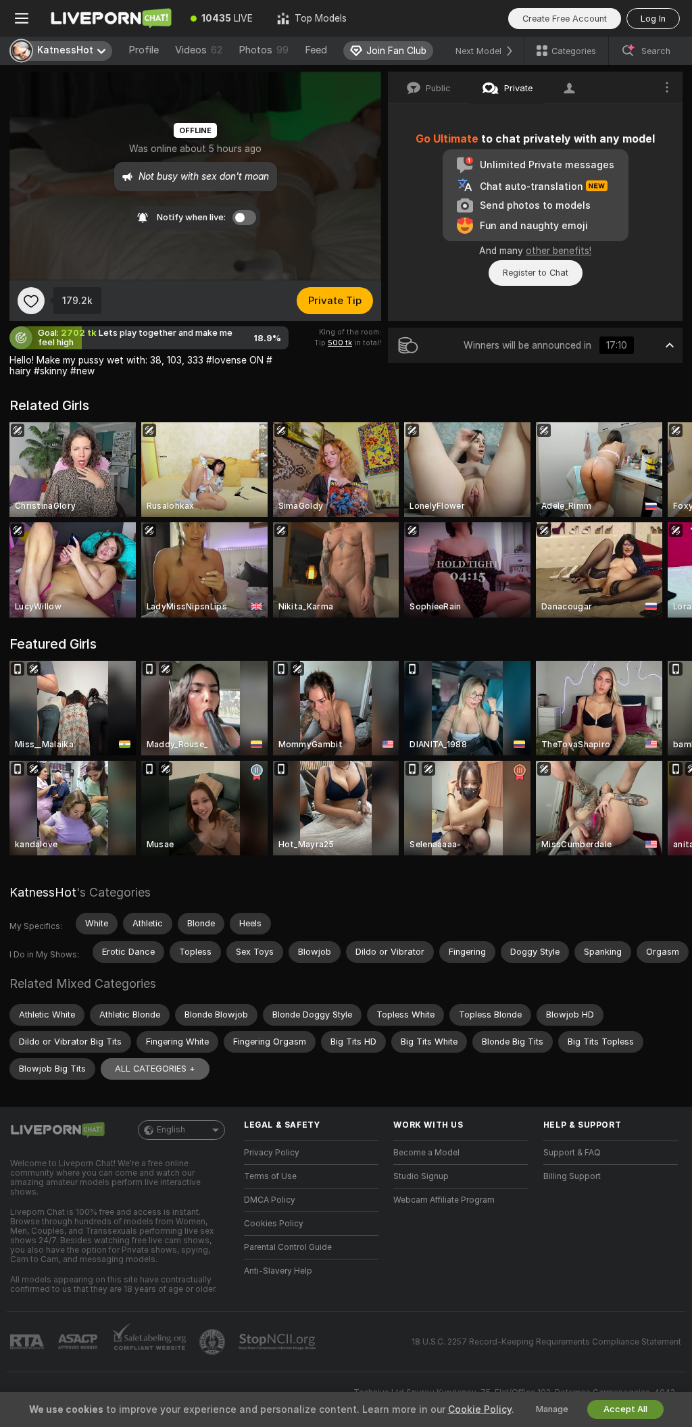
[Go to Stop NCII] (278, 1342)
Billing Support (572, 1176)
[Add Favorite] (31, 300)
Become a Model (426, 1152)
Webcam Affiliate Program (444, 1200)
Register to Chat (535, 273)
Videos (198, 50)
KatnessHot (42, 892)
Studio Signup (421, 1176)
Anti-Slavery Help (278, 1271)
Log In (653, 19)
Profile (143, 50)
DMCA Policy (269, 1200)
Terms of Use (270, 1176)
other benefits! (558, 250)
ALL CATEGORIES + (155, 1068)
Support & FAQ (572, 1152)
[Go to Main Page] (110, 18)
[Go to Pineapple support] (213, 1342)
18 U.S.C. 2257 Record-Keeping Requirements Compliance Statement (546, 1342)
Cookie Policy (480, 1409)
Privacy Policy (271, 1152)
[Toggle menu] (21, 18)
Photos (264, 50)
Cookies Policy (273, 1223)
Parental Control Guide (288, 1247)
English (171, 1129)
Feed (316, 50)
